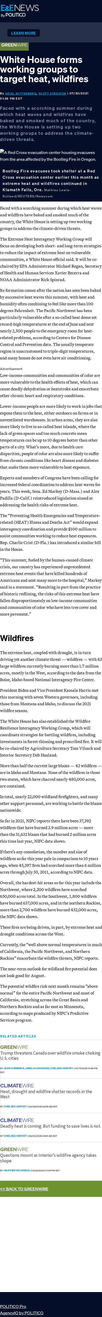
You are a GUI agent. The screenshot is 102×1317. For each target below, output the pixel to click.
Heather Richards (17, 1170)
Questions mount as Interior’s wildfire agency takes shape (48, 1157)
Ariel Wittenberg (21, 93)
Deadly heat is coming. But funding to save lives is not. (50, 1126)
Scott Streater (52, 93)
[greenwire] (15, 1047)
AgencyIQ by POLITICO (21, 1313)
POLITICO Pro (13, 1306)
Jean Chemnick (14, 1068)
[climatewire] (17, 1086)
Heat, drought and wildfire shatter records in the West (46, 1094)
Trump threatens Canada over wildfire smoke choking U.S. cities (50, 1055)
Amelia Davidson (37, 1068)
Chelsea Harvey (61, 1068)
